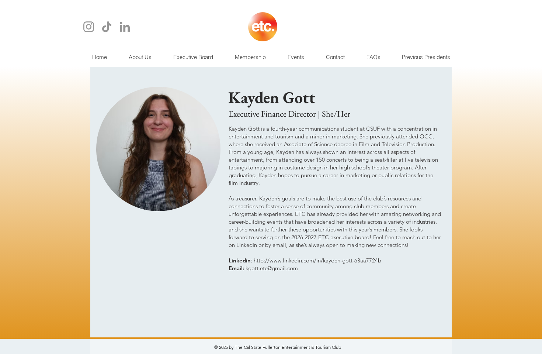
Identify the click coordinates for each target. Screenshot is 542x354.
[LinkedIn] (125, 27)
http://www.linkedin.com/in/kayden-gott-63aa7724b (317, 260)
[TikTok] (107, 27)
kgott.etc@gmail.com (272, 268)
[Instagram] (88, 27)
